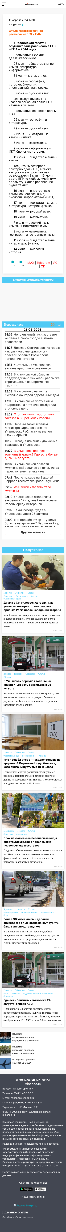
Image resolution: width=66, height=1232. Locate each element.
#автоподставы (11, 912)
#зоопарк (8, 596)
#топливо (8, 996)
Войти (60, 4)
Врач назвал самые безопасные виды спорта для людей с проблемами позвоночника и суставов (30, 841)
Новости (8, 593)
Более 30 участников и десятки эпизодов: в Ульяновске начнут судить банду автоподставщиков (31, 922)
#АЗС (6, 994)
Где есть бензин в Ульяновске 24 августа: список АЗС (27, 1001)
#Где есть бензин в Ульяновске (38, 994)
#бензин (8, 677)
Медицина (9, 831)
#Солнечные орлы (12, 599)
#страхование (47, 912)
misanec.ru (8, 1114)
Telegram (43, 263)
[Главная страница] (31, 4)
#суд (6, 915)
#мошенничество (29, 912)
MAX (30, 263)
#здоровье (8, 834)
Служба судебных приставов (17, 1217)
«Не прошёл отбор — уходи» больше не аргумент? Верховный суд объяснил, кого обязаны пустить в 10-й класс (32, 763)
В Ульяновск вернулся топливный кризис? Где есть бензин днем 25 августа (27, 684)
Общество (20, 593)
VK (55, 263)
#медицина (21, 834)
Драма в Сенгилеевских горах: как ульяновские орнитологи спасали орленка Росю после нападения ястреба (32, 606)
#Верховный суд (11, 756)
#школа (42, 756)
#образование (28, 756)
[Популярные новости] (59, 325)
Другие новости (33, 532)
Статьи (31, 593)
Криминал (8, 909)
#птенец (35, 596)
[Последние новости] (52, 325)
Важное (7, 674)
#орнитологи (22, 596)
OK (43, 266)
